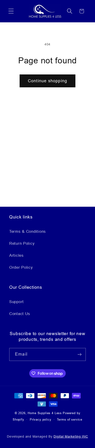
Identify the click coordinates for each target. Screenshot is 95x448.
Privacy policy (40, 419)
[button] (11, 11)
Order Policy (21, 267)
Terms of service (69, 419)
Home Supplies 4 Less (45, 413)
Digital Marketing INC (70, 436)
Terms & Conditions (27, 231)
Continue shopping (47, 81)
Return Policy (22, 243)
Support (16, 302)
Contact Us (19, 314)
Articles (16, 255)
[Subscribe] (79, 354)
